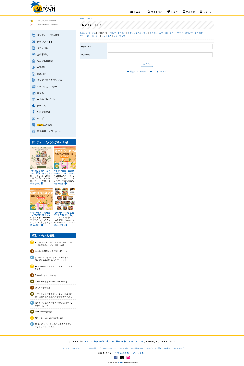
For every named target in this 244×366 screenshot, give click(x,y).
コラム (40, 93)
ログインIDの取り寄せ (137, 33)
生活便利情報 (44, 112)
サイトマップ (119, 36)
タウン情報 (42, 48)
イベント (140, 341)
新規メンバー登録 (88, 33)
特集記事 (41, 73)
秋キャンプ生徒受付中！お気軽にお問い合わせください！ (53, 304)
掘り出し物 (121, 341)
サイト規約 (106, 36)
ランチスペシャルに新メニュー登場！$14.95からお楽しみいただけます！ (51, 258)
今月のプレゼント (46, 99)
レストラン (87, 341)
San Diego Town (42, 8)
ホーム (82, 18)
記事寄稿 (47, 124)
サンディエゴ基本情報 (48, 35)
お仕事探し (42, 54)
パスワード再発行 (118, 33)
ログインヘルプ (156, 33)
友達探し (41, 67)
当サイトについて (185, 33)
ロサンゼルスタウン (122, 353)
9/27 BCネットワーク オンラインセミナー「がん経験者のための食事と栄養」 (53, 243)
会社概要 (199, 33)
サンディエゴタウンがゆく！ (51, 80)
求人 (108, 341)
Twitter (122, 357)
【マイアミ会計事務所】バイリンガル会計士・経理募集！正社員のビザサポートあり (53, 295)
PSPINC (121, 362)
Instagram (128, 357)
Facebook (115, 357)
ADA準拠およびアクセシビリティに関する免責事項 (150, 348)
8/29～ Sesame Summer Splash (49, 318)
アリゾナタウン (139, 353)
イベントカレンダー (47, 86)
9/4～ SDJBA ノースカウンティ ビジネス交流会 (53, 267)
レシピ (40, 118)
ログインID (86, 46)
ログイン (89, 18)
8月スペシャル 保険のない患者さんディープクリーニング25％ (53, 325)
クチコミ (41, 105)
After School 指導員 (43, 311)
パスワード (86, 55)
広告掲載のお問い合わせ (49, 131)
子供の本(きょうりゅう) (45, 275)
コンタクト (170, 33)
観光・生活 (99, 341)
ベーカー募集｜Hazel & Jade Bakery (51, 281)
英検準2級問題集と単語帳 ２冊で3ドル (52, 251)
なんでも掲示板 (45, 60)
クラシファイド (45, 41)
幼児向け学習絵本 (43, 287)
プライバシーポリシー (90, 36)
